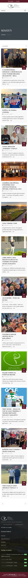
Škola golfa (10, 1)
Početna (3, 34)
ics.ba (25, 575)
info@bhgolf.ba (19, 524)
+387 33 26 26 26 (7, 524)
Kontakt (18, 1)
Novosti (3, 10)
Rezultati (3, 542)
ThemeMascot (14, 575)
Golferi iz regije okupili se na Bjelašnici (9, 336)
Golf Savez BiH (12, 574)
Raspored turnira (5, 539)
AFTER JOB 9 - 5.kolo (9, 565)
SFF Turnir (6, 559)
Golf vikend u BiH (9, 223)
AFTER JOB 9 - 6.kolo (9, 562)
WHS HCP (3, 545)
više (8, 84)
